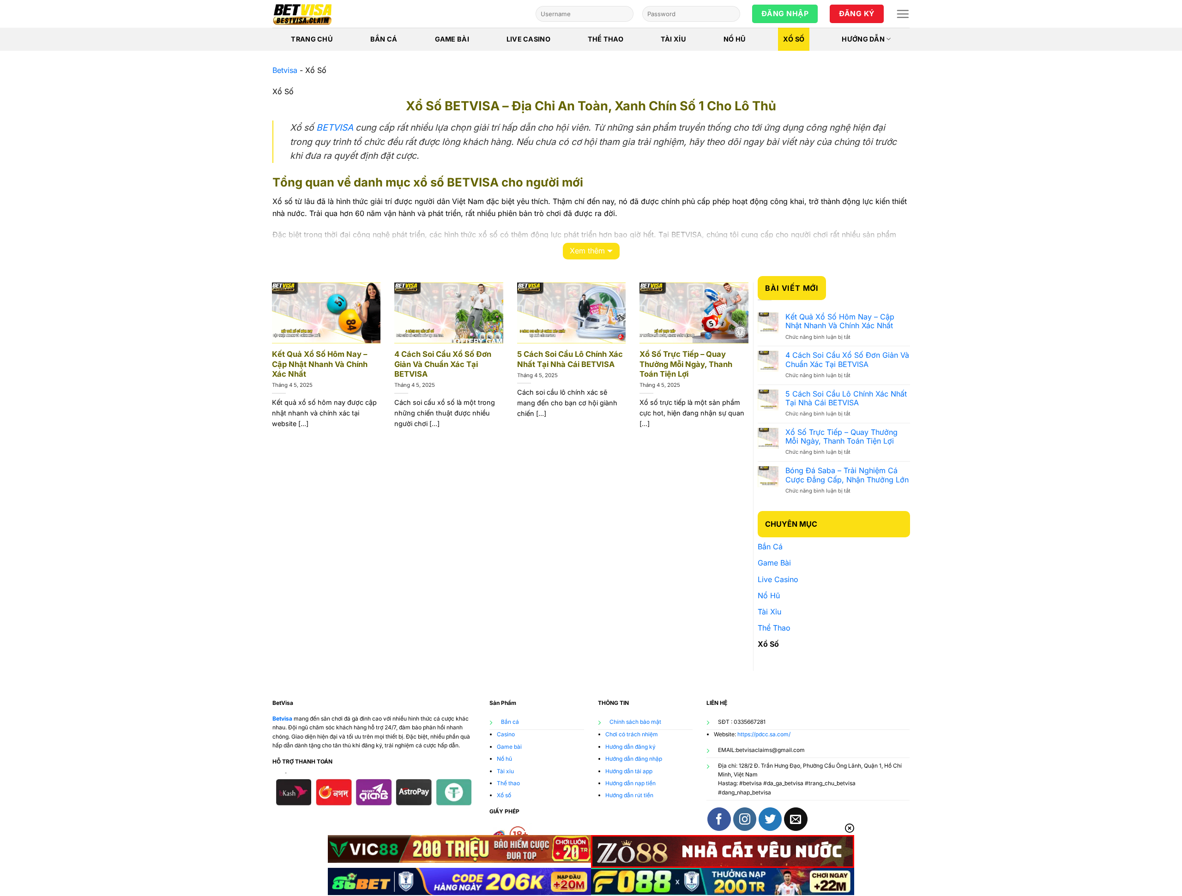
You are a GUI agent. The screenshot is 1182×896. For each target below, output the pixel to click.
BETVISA (334, 127)
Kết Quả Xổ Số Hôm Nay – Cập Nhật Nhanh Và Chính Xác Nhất (320, 364)
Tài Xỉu (673, 39)
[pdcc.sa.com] (318, 14)
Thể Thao (605, 39)
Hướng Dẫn (863, 39)
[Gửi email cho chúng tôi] (795, 818)
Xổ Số (793, 39)
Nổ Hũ (735, 39)
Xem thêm (587, 250)
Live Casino (528, 39)
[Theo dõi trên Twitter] (770, 818)
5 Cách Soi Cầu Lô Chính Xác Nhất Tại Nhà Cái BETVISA (570, 359)
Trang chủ (312, 39)
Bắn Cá (384, 39)
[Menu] (903, 14)
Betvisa (284, 70)
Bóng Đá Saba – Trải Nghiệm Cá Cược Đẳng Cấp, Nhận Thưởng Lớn (847, 475)
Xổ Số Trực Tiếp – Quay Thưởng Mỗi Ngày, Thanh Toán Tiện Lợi (685, 364)
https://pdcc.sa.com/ (763, 734)
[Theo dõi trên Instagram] (744, 818)
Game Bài (452, 39)
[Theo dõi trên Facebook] (718, 818)
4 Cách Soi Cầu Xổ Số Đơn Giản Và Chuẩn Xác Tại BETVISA (442, 364)
